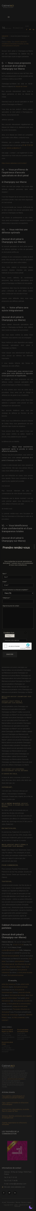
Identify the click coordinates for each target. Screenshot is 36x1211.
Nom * (5, 574)
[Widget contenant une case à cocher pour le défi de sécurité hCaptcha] (17, 646)
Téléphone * (6, 598)
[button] (31, 1207)
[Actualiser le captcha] (25, 633)
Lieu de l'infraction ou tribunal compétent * (15, 590)
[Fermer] (34, 546)
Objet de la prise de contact (11, 606)
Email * (5, 582)
